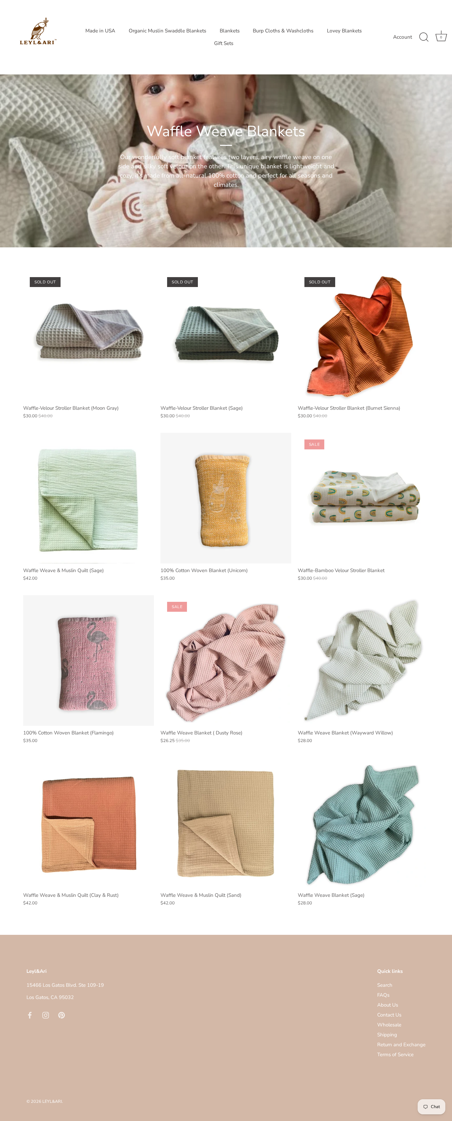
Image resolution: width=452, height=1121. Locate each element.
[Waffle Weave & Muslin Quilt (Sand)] (225, 823)
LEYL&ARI (52, 1101)
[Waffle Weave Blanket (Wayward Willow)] (363, 660)
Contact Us (389, 1015)
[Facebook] (29, 1015)
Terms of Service (395, 1054)
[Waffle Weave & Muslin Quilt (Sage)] (88, 498)
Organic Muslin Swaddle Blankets (167, 30)
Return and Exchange (401, 1044)
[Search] (424, 37)
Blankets (230, 30)
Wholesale (389, 1024)
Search (384, 985)
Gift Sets (223, 43)
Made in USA (100, 30)
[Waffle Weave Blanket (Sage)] (363, 823)
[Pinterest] (61, 1015)
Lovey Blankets (344, 30)
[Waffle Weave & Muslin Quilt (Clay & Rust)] (88, 823)
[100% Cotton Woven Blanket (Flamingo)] (88, 660)
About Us (387, 1005)
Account (402, 37)
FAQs (383, 995)
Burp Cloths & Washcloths (283, 30)
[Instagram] (45, 1015)
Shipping (387, 1034)
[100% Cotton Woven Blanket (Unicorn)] (225, 498)
